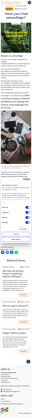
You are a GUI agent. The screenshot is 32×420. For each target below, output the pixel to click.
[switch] (27, 212)
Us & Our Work (5, 401)
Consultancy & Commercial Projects (12, 404)
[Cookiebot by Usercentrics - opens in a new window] (23, 179)
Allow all (16, 234)
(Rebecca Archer (6, 73)
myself (26, 73)
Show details (23, 229)
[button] (29, 2)
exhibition (6, 71)
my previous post (7, 89)
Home (2, 399)
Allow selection (16, 239)
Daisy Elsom (17, 73)
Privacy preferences (25, 413)
